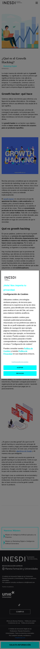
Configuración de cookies (20, 362)
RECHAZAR (20, 373)
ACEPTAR (20, 367)
